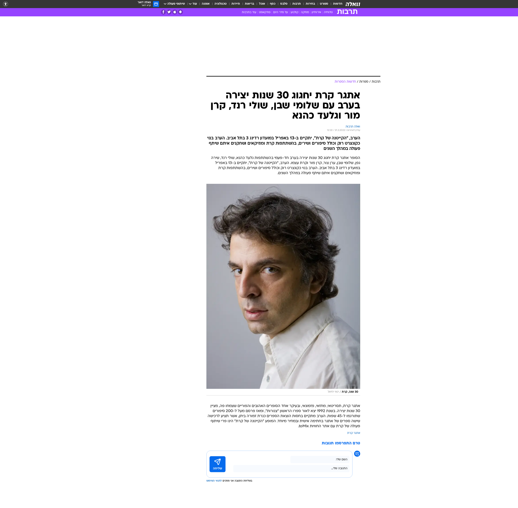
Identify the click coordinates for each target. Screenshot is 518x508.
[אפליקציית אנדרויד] (180, 12)
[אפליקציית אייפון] (174, 12)
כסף (272, 3)
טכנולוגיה (220, 3)
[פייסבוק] (163, 12)
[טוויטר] (169, 12)
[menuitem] (335, 4)
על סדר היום (280, 12)
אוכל (262, 3)
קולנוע (294, 12)
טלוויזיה (328, 12)
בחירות (310, 3)
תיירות (235, 3)
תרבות (296, 3)
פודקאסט (265, 12)
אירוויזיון (316, 12)
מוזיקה (305, 12)
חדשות (337, 3)
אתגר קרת (353, 433)
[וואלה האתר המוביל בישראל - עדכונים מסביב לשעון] (353, 4)
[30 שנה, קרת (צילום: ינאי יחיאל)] (283, 290)
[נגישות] (5, 4)
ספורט (324, 3)
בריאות (249, 3)
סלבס (284, 3)
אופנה (206, 3)
